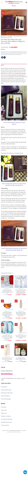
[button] (2, 2)
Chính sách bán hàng (6, 390)
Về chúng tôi (4, 387)
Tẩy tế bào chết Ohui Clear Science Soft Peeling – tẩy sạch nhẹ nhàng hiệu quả (7, 337)
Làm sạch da (17, 36)
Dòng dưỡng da (20, 51)
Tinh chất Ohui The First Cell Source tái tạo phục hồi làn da (7, 359)
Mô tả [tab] (2, 65)
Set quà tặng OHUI (17, 54)
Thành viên (4, 413)
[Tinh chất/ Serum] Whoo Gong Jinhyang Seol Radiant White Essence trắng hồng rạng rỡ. (20, 291)
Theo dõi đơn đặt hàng (6, 419)
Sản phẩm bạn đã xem (6, 422)
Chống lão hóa (13, 51)
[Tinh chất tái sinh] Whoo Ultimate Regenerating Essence (20, 337)
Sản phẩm (9, 36)
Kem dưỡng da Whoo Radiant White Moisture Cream (21, 359)
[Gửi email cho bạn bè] (4, 57)
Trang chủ (3, 36)
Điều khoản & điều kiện (7, 393)
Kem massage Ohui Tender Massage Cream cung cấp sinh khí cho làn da (7, 291)
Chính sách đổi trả (5, 396)
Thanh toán (4, 410)
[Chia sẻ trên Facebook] (2, 57)
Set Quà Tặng (10, 54)
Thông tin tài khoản (6, 416)
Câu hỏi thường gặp (6, 399)
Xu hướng (3, 407)
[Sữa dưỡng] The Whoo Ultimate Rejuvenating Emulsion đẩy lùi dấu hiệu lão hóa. (21, 314)
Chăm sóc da (7, 51)
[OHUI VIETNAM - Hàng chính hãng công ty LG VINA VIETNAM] (14, 2)
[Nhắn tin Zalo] (25, 472)
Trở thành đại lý (5, 425)
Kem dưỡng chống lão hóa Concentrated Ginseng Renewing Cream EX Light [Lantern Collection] (7, 314)
